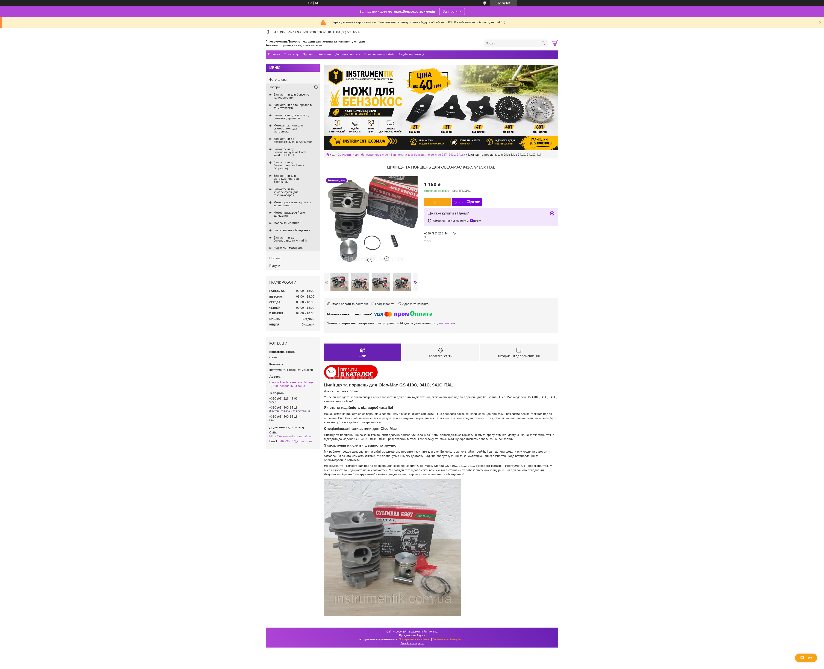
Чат (809, 658)
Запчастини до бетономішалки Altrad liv (290, 239)
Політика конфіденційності (448, 639)
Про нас (308, 54)
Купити (437, 202)
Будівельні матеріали (288, 247)
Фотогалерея (278, 79)
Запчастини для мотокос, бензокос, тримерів (291, 116)
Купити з (459, 202)
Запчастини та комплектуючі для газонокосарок (286, 192)
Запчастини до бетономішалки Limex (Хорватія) (289, 165)
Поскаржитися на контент (414, 639)
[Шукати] (543, 43)
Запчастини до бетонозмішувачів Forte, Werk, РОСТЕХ (290, 152)
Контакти (324, 54)
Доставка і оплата (347, 54)
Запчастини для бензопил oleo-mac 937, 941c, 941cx (428, 154)
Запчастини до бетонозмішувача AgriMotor (293, 140)
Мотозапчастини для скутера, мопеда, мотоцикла (288, 128)
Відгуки (274, 266)
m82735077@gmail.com (295, 441)
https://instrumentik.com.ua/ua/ (290, 436)
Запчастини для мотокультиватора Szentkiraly (286, 178)
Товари (289, 54)
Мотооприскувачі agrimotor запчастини (292, 204)
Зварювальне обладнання (292, 230)
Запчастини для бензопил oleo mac (363, 154)
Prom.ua (433, 631)
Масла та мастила (286, 223)
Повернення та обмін (379, 54)
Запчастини (452, 11)
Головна (274, 54)
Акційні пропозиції (411, 54)
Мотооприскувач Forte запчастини (289, 214)
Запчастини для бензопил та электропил (292, 96)
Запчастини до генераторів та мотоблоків (293, 106)
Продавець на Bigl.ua (412, 635)
